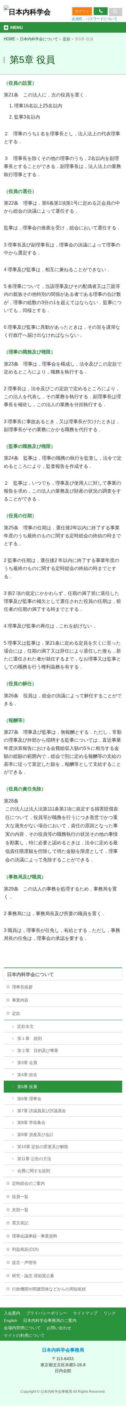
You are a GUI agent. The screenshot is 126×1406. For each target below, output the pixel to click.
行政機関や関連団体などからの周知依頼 (49, 1289)
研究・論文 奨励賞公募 (33, 1275)
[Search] (115, 12)
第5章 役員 (27, 1086)
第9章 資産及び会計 (35, 1134)
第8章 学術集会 (31, 1122)
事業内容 (20, 1000)
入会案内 (12, 1313)
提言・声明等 (24, 1262)
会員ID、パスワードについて (95, 19)
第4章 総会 (27, 1074)
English (10, 1320)
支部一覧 (20, 1209)
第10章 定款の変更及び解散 (42, 1146)
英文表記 (20, 1222)
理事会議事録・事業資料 (34, 1236)
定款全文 (25, 1026)
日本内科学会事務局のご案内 (49, 1320)
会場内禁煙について (22, 1327)
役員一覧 (20, 1196)
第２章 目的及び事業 (37, 1050)
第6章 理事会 (29, 1098)
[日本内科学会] (27, 12)
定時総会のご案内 (28, 1183)
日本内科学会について (30, 974)
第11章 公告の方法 (34, 1158)
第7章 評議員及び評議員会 (41, 1110)
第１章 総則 (29, 1038)
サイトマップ (85, 1313)
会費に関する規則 (33, 1170)
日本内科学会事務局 (63, 1349)
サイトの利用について (24, 1335)
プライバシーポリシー (46, 1313)
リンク (109, 1313)
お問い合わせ (59, 1327)
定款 (16, 1013)
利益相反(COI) (25, 1249)
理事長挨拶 (22, 987)
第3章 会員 (27, 1062)
